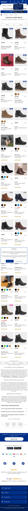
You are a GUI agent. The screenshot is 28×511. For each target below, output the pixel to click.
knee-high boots (6, 376)
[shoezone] (4, 2)
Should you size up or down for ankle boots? (12, 411)
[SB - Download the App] (14, 11)
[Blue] (5, 177)
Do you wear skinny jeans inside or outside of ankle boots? (12, 415)
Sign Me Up (14, 439)
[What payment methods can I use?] (14, 455)
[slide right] (26, 22)
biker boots (15, 376)
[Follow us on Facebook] (5, 463)
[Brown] (2, 121)
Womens (6, 14)
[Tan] (18, 94)
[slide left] (2, 22)
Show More (21, 362)
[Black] (5, 149)
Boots (11, 14)
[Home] (1, 15)
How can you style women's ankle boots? (11, 408)
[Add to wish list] (11, 42)
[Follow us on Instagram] (14, 463)
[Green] (5, 346)
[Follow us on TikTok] (23, 463)
